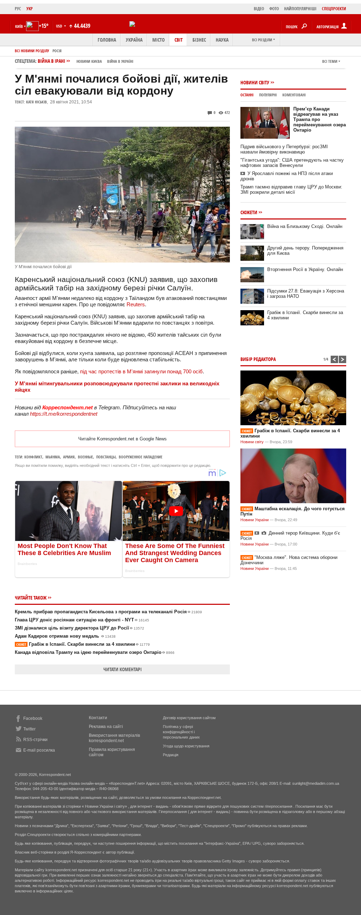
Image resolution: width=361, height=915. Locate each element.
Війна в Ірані (85, 61)
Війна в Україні (120, 61)
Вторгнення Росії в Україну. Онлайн (305, 269)
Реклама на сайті (106, 726)
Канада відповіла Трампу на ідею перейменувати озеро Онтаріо (95, 652)
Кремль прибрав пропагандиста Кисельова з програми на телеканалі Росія (108, 611)
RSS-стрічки (35, 739)
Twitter (29, 729)
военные (85, 456)
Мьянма (52, 456)
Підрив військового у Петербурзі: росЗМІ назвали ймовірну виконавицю (284, 149)
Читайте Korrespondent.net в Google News (122, 438)
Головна (107, 39)
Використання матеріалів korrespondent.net (114, 738)
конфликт (33, 456)
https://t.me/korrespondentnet (63, 414)
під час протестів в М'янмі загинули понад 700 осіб (141, 371)
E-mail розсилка (39, 750)
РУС (18, 9)
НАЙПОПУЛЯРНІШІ (300, 9)
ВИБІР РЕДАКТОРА (258, 359)
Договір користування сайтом (189, 718)
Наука (222, 39)
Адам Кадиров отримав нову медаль (65, 636)
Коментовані (294, 94)
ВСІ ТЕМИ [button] (329, 61)
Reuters (136, 304)
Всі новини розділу (32, 50)
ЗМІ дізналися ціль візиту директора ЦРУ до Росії (79, 628)
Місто (158, 39)
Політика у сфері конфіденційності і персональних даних (181, 731)
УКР (29, 9)
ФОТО (274, 9)
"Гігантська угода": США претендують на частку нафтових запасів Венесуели (292, 162)
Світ (179, 39)
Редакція (170, 755)
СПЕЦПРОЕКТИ (334, 9)
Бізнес (199, 39)
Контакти (98, 717)
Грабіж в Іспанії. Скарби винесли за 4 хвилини (83, 644)
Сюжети (248, 212)
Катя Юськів (36, 101)
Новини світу (254, 82)
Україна (134, 39)
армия (69, 456)
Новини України (254, 520)
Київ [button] (19, 26)
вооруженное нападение (141, 456)
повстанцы (106, 456)
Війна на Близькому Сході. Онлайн (304, 226)
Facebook (32, 718)
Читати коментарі (122, 669)
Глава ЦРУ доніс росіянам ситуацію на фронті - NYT (82, 619)
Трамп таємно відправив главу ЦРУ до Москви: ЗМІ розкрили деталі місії (291, 189)
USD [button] (59, 26)
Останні (246, 94)
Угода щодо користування (186, 746)
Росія (57, 50)
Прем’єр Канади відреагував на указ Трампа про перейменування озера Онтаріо (319, 119)
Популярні (268, 94)
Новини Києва (89, 61)
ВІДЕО (259, 9)
